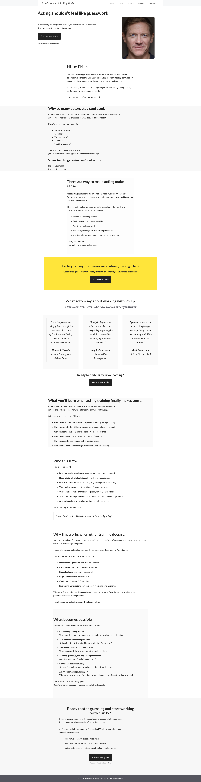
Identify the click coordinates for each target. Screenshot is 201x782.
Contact (141, 3)
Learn (112, 3)
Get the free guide (49, 36)
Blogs (130, 3)
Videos (121, 3)
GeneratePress (117, 778)
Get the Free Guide (100, 279)
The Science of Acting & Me (58, 3)
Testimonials (152, 3)
